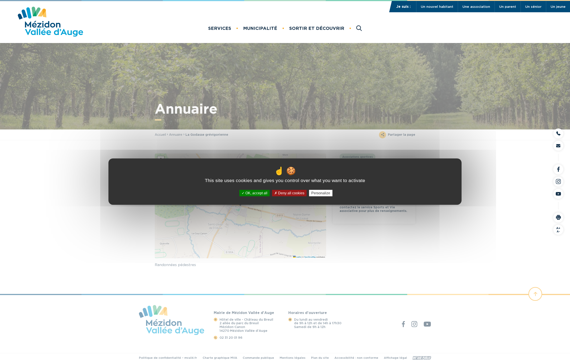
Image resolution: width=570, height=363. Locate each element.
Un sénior (533, 7)
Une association (476, 7)
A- (558, 229)
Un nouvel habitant (437, 7)
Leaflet (298, 257)
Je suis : (403, 6)
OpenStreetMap (310, 257)
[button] (219, 28)
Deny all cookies (290, 193)
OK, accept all (255, 193)
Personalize (320, 193)
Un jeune (558, 7)
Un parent (507, 7)
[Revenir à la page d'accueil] (50, 35)
